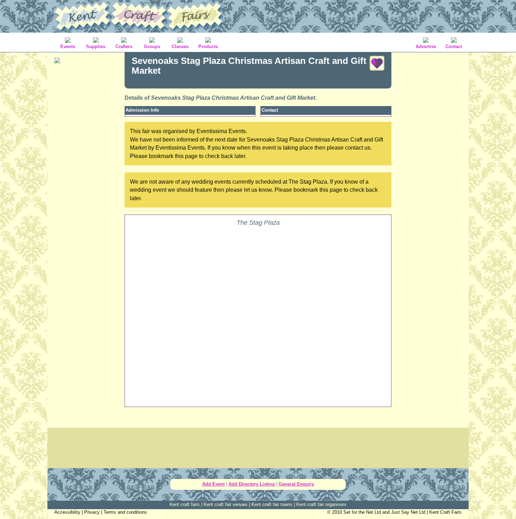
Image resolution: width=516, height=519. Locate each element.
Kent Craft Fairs (445, 512)
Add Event (213, 484)
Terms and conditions (125, 512)
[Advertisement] (86, 179)
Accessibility (67, 512)
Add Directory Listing (252, 484)
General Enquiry (296, 484)
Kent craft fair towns (271, 504)
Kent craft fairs (185, 504)
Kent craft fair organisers (321, 504)
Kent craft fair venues (225, 504)
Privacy (92, 512)
